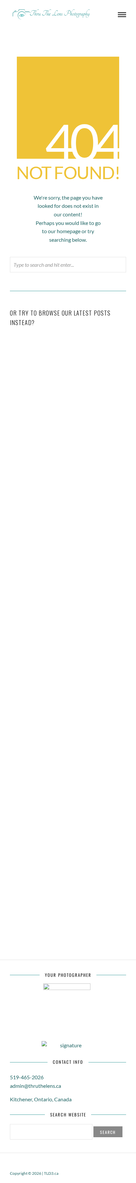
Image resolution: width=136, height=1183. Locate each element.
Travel (88, 422)
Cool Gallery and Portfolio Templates (68, 641)
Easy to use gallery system (68, 819)
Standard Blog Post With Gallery (68, 413)
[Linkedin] (72, 1163)
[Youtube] (63, 1163)
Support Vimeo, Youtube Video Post (68, 518)
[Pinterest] (81, 1163)
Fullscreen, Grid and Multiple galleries (68, 709)
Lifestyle (88, 528)
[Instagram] (89, 1163)
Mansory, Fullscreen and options (68, 871)
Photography (88, 650)
